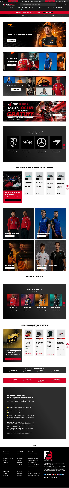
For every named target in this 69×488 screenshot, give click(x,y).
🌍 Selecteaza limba (25, 9)
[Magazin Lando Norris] (41, 300)
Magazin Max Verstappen (27, 308)
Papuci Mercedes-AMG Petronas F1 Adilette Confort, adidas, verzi (28, 184)
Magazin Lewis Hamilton (13, 308)
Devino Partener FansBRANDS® (33, 464)
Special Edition (11, 7)
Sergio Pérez (19, 473)
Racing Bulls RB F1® (7, 469)
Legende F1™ (38, 7)
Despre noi (30, 456)
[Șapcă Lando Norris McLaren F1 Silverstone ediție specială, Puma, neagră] (39, 333)
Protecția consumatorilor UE (33, 469)
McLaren (5, 460)
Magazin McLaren (56, 150)
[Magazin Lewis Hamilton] (13, 300)
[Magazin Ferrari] (13, 142)
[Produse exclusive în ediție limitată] (12, 338)
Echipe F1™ (24, 7)
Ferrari (45, 469)
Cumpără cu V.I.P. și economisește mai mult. (31, 1)
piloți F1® (60, 470)
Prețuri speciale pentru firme (33, 466)
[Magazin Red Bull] (27, 142)
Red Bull (48, 469)
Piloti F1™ (31, 7)
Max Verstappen (20, 458)
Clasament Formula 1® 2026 (33, 460)
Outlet (4, 7)
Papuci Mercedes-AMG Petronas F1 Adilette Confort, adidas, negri (39, 184)
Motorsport (46, 7)
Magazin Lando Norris (41, 308)
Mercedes (52, 469)
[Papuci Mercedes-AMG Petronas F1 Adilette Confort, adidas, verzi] (28, 176)
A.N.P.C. (29, 471)
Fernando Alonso (20, 466)
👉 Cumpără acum (48, 12)
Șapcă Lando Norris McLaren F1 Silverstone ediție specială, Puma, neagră (39, 343)
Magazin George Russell (55, 308)
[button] (65, 4)
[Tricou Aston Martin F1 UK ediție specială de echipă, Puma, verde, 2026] (50, 333)
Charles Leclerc (20, 456)
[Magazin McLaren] (56, 142)
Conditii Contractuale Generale (33, 475)
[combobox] (38, 4)
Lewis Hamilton (20, 453)
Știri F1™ (16, 9)
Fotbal (4, 9)
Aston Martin (5, 462)
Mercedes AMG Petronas (8, 458)
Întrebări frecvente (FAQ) (32, 453)
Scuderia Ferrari (6, 456)
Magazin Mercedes (41, 150)
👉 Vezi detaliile (13, 1)
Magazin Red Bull (27, 150)
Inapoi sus (34, 445)
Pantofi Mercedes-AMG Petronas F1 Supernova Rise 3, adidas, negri (61, 185)
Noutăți (18, 7)
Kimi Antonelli (19, 471)
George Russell (20, 469)
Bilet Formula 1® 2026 (32, 462)
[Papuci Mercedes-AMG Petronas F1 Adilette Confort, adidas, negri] (39, 176)
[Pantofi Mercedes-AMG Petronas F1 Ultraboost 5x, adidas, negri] (50, 176)
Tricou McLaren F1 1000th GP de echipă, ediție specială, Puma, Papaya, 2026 (28, 343)
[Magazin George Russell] (56, 300)
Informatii (10, 9)
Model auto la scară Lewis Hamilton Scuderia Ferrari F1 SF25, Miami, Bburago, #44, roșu (61, 344)
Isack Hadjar (19, 460)
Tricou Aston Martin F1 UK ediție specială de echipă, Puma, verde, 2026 (50, 344)
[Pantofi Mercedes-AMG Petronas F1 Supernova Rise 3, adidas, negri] (61, 176)
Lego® (52, 7)
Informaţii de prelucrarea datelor (34, 473)
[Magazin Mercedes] (41, 142)
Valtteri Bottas (19, 475)
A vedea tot (34, 133)
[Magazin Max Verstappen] (27, 300)
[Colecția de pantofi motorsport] (12, 181)
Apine (4, 466)
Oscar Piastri (19, 464)
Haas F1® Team (6, 471)
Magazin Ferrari (13, 150)
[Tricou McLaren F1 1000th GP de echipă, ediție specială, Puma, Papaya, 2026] (28, 333)
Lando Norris (19, 462)
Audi (4, 464)
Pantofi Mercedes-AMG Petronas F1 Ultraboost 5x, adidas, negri (50, 185)
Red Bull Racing (6, 453)
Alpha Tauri (5, 473)
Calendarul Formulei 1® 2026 (33, 458)
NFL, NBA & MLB (59, 7)
